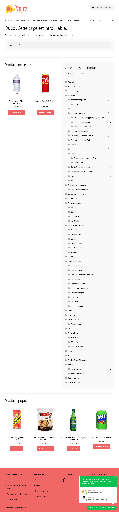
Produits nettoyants (79, 248)
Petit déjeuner (73, 333)
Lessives (74, 239)
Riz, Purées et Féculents (77, 360)
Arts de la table (74, 86)
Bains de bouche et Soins (80, 266)
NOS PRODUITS (22, 20)
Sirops (73, 180)
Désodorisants (76, 234)
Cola (72, 149)
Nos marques (12, 499)
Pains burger (76, 324)
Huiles (70, 257)
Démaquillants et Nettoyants (82, 275)
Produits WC (76, 252)
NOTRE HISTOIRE (40, 20)
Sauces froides (73, 378)
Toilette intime (77, 306)
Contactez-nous (41, 496)
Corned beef (73, 198)
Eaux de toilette (77, 297)
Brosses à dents (77, 270)
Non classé (72, 315)
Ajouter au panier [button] (16, 112)
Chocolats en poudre (82, 122)
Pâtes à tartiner (77, 346)
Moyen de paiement (43, 480)
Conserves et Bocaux (76, 194)
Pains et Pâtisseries (75, 319)
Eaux (73, 153)
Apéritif (71, 82)
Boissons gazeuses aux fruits (82, 135)
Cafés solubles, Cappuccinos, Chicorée (89, 118)
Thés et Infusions (75, 382)
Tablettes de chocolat (79, 189)
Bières (73, 109)
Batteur (74, 207)
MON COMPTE (73, 20)
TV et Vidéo (75, 221)
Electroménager (74, 203)
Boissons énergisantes (80, 131)
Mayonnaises (76, 369)
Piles (70, 351)
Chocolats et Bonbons (77, 185)
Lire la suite (17, 449)
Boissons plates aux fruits (81, 140)
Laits (70, 310)
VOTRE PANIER (57, 20)
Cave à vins (75, 144)
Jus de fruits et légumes (80, 167)
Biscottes (75, 337)
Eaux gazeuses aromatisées (85, 158)
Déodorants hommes (79, 288)
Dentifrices (75, 279)
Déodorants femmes (79, 283)
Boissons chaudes (78, 113)
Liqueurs (74, 176)
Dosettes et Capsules (82, 126)
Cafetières (75, 216)
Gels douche (75, 301)
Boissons (71, 95)
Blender (74, 212)
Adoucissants (76, 230)
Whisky (76, 104)
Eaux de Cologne (77, 293)
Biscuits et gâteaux (75, 91)
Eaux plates (78, 162)
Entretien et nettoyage (77, 225)
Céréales (74, 342)
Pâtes (70, 328)
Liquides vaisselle (77, 243)
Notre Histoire (12, 480)
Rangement (72, 355)
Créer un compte (41, 491)
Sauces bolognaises (78, 373)
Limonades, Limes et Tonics (82, 171)
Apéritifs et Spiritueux (79, 100)
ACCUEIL (8, 20)
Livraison (38, 485)
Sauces (70, 364)
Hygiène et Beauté (75, 261)
